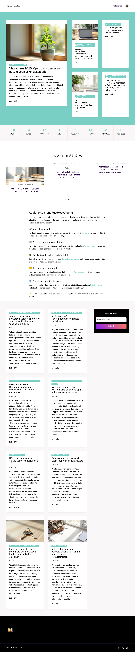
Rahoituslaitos (96, 285)
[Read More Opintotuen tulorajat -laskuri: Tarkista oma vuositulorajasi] (25, 174)
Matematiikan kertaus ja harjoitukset (115, 76)
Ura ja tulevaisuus (113, 24)
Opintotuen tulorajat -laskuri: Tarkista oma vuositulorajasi (25, 190)
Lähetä (111, 326)
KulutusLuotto (79, 272)
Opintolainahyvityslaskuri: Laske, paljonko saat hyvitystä (67, 459)
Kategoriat (117, 6)
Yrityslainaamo (90, 246)
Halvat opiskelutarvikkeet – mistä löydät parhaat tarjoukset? (84, 104)
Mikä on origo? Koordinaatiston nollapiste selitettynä (65, 319)
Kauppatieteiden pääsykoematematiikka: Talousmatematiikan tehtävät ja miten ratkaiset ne (115, 85)
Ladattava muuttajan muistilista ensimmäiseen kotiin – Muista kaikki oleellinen (22, 553)
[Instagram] (127, 648)
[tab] (63, 199)
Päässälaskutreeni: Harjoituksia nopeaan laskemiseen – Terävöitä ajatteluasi (21, 388)
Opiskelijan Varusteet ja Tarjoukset (84, 45)
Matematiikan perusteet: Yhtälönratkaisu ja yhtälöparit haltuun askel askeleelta (67, 390)
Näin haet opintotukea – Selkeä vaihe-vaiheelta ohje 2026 (23, 461)
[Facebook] (118, 648)
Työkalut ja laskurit (25, 185)
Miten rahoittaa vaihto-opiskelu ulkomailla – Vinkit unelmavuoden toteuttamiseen (65, 553)
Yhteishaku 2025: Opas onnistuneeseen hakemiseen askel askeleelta (35, 70)
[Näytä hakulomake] (127, 6)
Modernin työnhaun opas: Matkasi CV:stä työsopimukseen (114, 30)
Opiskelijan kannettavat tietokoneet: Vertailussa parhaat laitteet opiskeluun (83, 54)
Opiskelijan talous (17, 455)
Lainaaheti (86, 233)
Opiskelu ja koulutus (18, 65)
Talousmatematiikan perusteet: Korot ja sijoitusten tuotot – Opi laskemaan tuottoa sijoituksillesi (24, 320)
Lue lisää (14, 101)
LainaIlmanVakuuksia (70, 259)
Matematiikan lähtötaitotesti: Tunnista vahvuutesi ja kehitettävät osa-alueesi (110, 170)
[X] (123, 648)
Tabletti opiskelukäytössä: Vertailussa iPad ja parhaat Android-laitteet (67, 175)
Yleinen (67, 168)
